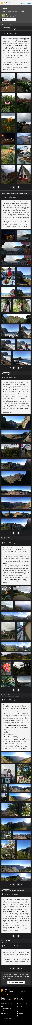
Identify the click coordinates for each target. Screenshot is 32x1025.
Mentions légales (6, 1018)
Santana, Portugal (10, 33)
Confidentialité (5, 1016)
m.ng (14, 15)
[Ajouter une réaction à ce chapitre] (13, 187)
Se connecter (27, 1)
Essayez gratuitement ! (25, 3)
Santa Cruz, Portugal (11, 894)
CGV (2, 1021)
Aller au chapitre (5, 24)
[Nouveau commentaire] (18, 187)
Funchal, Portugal (10, 377)
